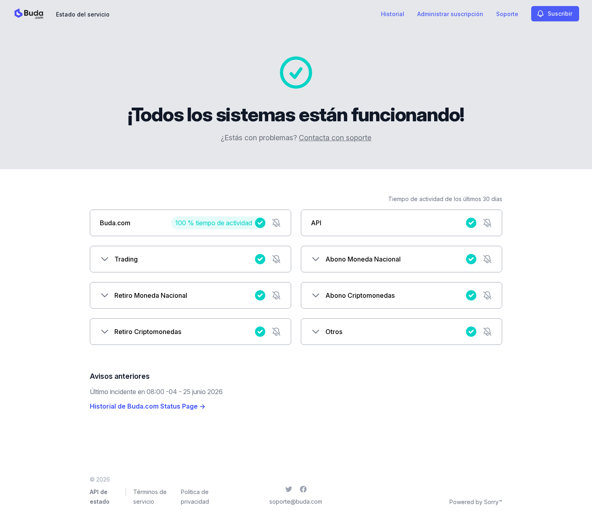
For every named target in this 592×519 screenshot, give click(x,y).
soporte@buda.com (295, 501)
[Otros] (316, 331)
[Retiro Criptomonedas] (105, 331)
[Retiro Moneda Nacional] (105, 295)
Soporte (507, 13)
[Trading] (105, 259)
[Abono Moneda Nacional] (316, 259)
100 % (213, 223)
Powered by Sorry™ (475, 501)
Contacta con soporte (335, 137)
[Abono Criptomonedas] (316, 295)
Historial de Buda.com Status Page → (147, 406)
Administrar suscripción (450, 13)
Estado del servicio (83, 14)
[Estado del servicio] (29, 13)
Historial (392, 13)
